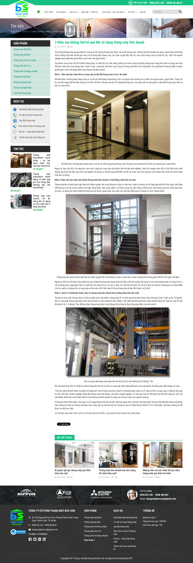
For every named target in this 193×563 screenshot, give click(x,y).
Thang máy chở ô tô (22, 65)
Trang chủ (15, 31)
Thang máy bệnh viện (23, 87)
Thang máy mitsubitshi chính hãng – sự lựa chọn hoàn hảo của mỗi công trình (41, 160)
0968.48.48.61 (174, 2)
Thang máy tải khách (22, 49)
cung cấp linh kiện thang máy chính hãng (122, 413)
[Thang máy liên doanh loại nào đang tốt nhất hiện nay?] (118, 454)
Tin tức (131, 12)
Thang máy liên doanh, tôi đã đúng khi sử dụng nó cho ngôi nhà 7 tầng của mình (41, 201)
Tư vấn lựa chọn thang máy (125, 522)
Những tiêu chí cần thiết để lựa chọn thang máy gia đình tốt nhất (161, 472)
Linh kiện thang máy (22, 93)
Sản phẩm (60, 12)
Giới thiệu (48, 12)
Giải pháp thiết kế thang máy (125, 517)
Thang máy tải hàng (22, 76)
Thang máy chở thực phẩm (25, 60)
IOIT (131, 558)
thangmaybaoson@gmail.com (45, 529)
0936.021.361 (157, 2)
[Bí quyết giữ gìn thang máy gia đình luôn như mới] (74, 454)
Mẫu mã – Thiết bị (89, 12)
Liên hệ (143, 12)
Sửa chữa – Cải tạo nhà (112, 12)
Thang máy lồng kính (22, 82)
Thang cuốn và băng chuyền (25, 71)
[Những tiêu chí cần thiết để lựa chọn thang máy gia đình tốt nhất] (162, 454)
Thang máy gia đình (22, 54)
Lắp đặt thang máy (121, 526)
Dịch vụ (73, 12)
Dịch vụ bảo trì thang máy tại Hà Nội (89, 413)
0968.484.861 (162, 494)
